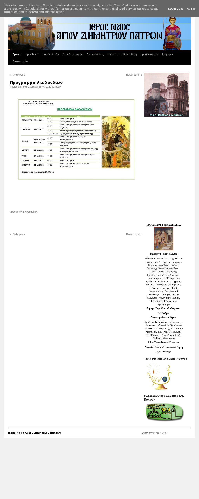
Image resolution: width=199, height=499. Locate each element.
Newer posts (134, 74)
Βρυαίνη (150, 284)
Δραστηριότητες (73, 54)
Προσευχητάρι (149, 54)
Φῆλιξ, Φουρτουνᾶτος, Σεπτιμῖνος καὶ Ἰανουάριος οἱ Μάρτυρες (162, 291)
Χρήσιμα (167, 54)
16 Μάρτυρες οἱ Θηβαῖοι (167, 284)
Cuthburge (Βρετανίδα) (164, 338)
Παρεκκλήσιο (51, 54)
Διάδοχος (162, 331)
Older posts (17, 74)
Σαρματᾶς (176, 281)
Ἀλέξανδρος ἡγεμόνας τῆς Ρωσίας (163, 297)
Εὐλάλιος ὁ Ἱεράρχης (159, 288)
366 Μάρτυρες (153, 335)
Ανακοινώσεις (95, 54)
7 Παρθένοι (174, 331)
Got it (191, 8)
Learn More (175, 8)
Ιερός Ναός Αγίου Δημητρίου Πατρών (34, 433)
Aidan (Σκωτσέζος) (171, 335)
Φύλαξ (176, 294)
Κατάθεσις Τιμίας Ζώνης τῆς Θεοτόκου (163, 322)
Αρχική (16, 54)
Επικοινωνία (20, 61)
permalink (31, 211)
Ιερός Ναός (32, 54)
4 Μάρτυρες (163, 328)
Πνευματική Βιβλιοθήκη (122, 54)
